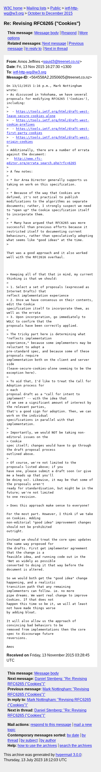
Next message (54, 43)
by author (48, 740)
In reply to (33, 49)
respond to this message (51, 725)
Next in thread (56, 49)
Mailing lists (36, 8)
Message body (46, 33)
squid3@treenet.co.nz (61, 62)
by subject (29, 740)
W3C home (13, 8)
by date (73, 735)
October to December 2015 (50, 13)
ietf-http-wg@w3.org (29, 72)
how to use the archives (37, 746)
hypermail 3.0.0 (68, 755)
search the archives (75, 746)
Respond (69, 33)
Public (55, 8)
